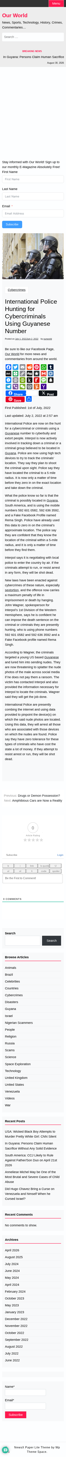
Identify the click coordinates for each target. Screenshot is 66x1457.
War (8, 1105)
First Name (10, 172)
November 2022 (16, 1326)
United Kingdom (16, 1078)
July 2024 (11, 1264)
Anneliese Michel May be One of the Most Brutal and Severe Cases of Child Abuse (32, 1177)
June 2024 (12, 1271)
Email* (9, 1400)
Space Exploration (18, 1064)
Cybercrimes (17, 290)
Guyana (10, 453)
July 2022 (11, 1353)
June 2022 (12, 1360)
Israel (9, 1016)
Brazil (9, 974)
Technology (13, 1071)
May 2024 (12, 1277)
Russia (10, 1043)
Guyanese (12, 433)
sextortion (12, 590)
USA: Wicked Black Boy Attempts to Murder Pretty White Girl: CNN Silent (30, 1134)
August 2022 (14, 1346)
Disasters (11, 1002)
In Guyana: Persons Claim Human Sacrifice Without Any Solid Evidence (31, 1146)
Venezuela (12, 1091)
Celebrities (12, 981)
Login (59, 854)
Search (10, 933)
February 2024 (15, 1291)
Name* (10, 1386)
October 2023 (14, 1298)
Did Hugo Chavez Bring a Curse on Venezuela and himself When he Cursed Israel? (29, 1194)
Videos (10, 1098)
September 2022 (16, 1340)
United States (14, 1084)
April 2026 (12, 1250)
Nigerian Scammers (19, 1023)
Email (6, 206)
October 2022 (14, 1333)
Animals (10, 968)
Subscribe (12, 224)
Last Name (9, 189)
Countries (11, 988)
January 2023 (14, 1312)
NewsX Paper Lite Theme (32, 1447)
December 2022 (16, 1319)
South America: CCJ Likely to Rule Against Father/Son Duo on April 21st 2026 (31, 1160)
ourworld (47, 339)
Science (10, 1057)
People (10, 1029)
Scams (10, 1050)
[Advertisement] (33, 108)
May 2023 (12, 1305)
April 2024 (12, 1284)
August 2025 (14, 1257)
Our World (14, 15)
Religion (10, 1036)
